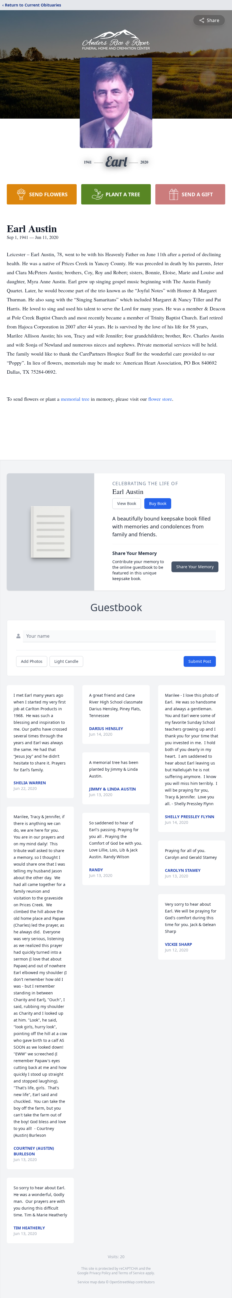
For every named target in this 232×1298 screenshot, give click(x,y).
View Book (126, 503)
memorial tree (75, 398)
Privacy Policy (100, 1273)
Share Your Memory (195, 566)
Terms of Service (131, 1273)
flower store (160, 398)
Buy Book (157, 503)
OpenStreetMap (122, 1282)
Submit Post (199, 661)
